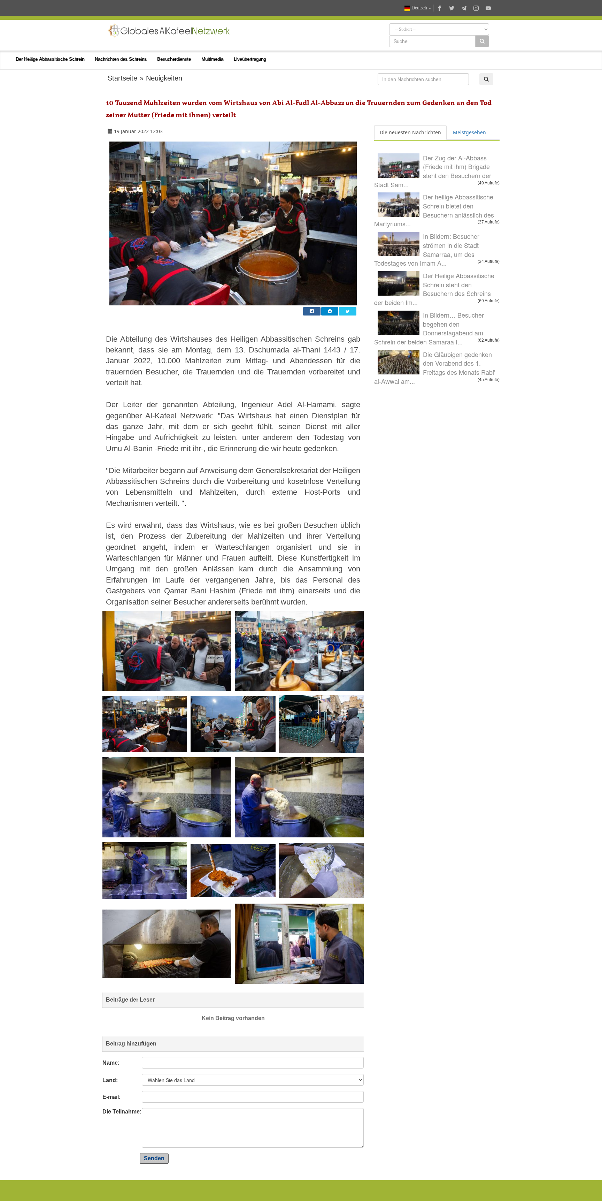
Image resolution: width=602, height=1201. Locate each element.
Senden (154, 1158)
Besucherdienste (174, 59)
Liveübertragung (250, 59)
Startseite (122, 78)
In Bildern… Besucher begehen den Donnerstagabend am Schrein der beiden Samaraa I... (429, 328)
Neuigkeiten (164, 78)
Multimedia (212, 59)
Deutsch (419, 7)
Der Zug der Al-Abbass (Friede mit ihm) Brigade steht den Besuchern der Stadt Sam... (432, 171)
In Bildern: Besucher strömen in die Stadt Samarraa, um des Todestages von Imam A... (426, 249)
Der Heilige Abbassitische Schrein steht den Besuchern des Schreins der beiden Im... (434, 289)
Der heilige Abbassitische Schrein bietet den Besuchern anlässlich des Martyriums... (434, 210)
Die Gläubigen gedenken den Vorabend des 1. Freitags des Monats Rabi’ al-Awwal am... (434, 368)
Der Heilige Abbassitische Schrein (50, 59)
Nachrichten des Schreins (121, 59)
